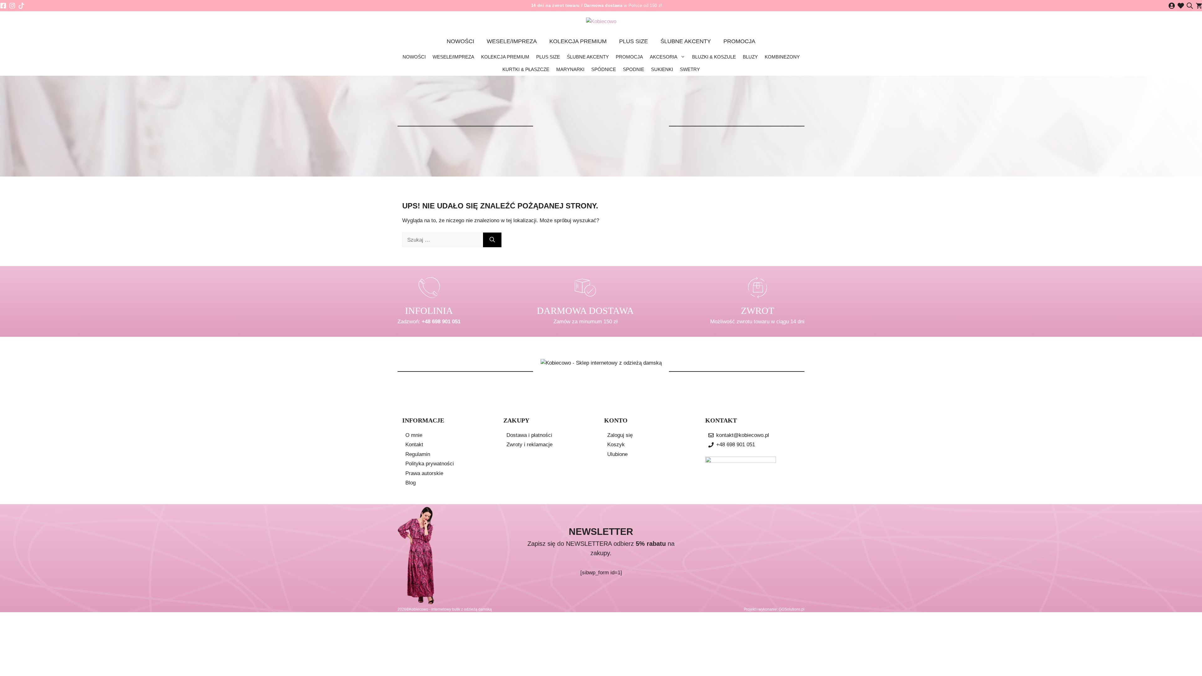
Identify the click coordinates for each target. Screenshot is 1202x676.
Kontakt (414, 445)
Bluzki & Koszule (714, 56)
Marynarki (570, 69)
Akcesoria (663, 56)
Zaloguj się (620, 435)
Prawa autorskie (424, 473)
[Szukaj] (492, 240)
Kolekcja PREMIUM (578, 41)
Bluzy (750, 56)
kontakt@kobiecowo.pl (742, 435)
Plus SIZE (633, 41)
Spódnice (603, 69)
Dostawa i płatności (529, 435)
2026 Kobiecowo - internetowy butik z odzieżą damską (445, 609)
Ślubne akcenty (685, 41)
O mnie (413, 435)
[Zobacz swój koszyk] (1199, 5)
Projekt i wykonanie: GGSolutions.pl (774, 609)
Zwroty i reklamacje (529, 445)
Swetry (690, 69)
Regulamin (417, 454)
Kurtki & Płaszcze (525, 69)
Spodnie (633, 69)
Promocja (739, 41)
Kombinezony (782, 56)
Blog (410, 483)
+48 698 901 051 (441, 322)
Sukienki (662, 69)
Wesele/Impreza (512, 41)
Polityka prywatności (429, 464)
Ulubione (617, 454)
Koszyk (616, 445)
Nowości (460, 41)
